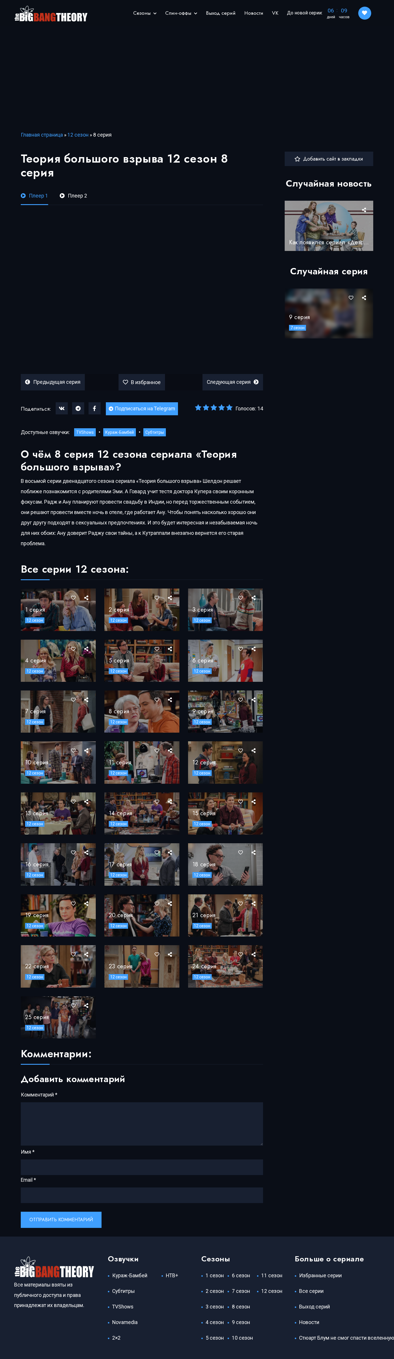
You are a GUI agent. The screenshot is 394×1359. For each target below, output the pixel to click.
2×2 (116, 1338)
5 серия (119, 660)
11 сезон (271, 1275)
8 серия (119, 711)
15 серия (204, 813)
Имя (28, 1152)
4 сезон (215, 1322)
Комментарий (39, 1095)
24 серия (204, 966)
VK (275, 13)
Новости (253, 13)
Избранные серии (320, 1275)
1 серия (35, 610)
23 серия (121, 966)
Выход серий (221, 13)
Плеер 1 (38, 196)
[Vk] (62, 408)
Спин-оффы (178, 13)
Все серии (311, 1291)
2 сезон (215, 1291)
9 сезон (241, 1322)
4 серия (35, 660)
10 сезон (242, 1338)
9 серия (202, 711)
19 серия (37, 915)
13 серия (36, 813)
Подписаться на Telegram (145, 409)
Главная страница (42, 135)
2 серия (119, 610)
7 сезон (297, 327)
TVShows (85, 432)
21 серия (204, 915)
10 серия (37, 762)
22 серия (37, 966)
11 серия (120, 762)
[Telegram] (78, 408)
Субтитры (154, 432)
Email (28, 1180)
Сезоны (142, 13)
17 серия (120, 864)
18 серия (204, 864)
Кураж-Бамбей (119, 432)
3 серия (202, 610)
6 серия (202, 660)
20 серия (121, 915)
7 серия (35, 711)
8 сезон (241, 1307)
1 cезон (215, 1275)
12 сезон (78, 135)
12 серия (204, 762)
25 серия (37, 1017)
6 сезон (241, 1275)
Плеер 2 (77, 196)
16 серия (37, 864)
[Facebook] (95, 408)
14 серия (120, 813)
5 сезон (215, 1338)
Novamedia (125, 1322)
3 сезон (215, 1307)
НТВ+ (172, 1275)
